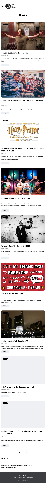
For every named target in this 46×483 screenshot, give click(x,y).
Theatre (5, 24)
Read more (5, 65)
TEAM (24, 477)
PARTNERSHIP (30, 477)
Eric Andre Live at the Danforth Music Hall (17, 387)
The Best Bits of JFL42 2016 (12, 293)
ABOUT (14, 477)
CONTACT (19, 477)
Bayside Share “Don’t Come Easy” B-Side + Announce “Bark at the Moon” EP (16, 465)
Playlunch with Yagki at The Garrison (9, 467)
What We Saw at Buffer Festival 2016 (15, 246)
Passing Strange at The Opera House (15, 198)
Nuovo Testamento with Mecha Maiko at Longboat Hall (12, 463)
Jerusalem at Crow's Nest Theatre (14, 53)
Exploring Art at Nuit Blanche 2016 (14, 341)
